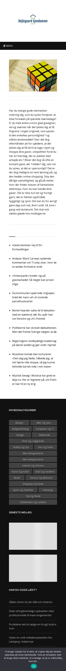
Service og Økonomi (41, 477)
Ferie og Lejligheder (33, 441)
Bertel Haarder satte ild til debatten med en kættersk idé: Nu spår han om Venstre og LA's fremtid (33, 314)
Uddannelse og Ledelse (33, 502)
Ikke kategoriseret (33, 453)
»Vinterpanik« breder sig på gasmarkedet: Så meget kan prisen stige (33, 280)
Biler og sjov (44, 422)
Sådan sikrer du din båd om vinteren (30, 602)
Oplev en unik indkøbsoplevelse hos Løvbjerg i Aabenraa (30, 640)
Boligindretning (20, 428)
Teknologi (47, 489)
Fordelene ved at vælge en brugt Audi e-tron (33, 626)
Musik (17, 477)
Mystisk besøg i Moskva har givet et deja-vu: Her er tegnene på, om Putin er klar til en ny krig (34, 379)
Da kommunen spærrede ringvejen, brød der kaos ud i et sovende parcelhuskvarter (33, 297)
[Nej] (62, 659)
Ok (33, 666)
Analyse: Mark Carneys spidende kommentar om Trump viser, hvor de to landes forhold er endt (34, 262)
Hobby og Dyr (21, 447)
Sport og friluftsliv (23, 489)
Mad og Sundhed (44, 471)
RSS (11, 233)
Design (20, 434)
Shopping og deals (33, 483)
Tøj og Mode (33, 496)
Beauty (19, 422)
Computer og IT (45, 428)
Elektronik (44, 434)
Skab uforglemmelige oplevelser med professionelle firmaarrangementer (31, 613)
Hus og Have (45, 447)
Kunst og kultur (20, 471)
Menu (9, 45)
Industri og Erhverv (33, 465)
